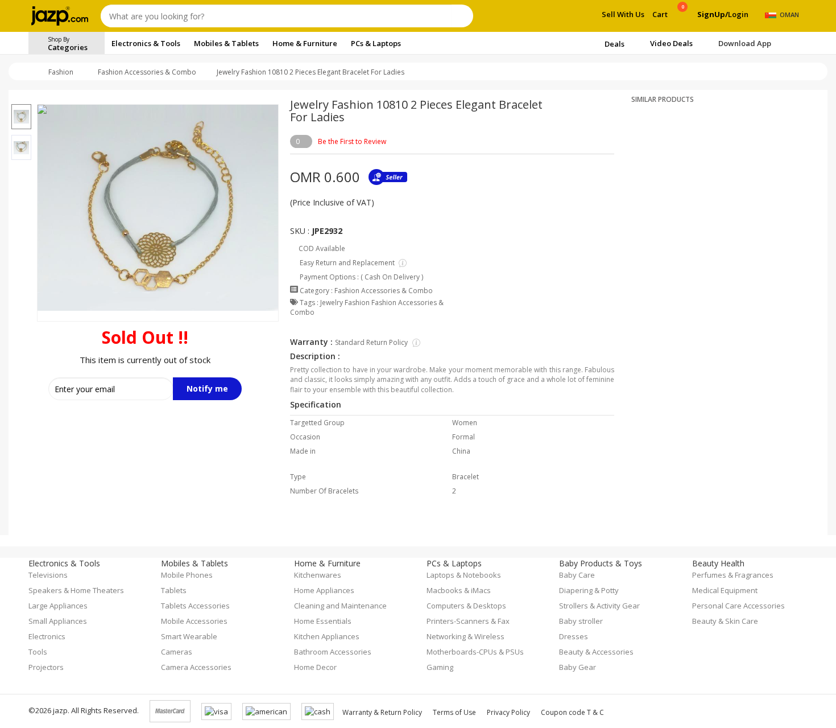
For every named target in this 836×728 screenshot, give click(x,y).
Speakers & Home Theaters (76, 590)
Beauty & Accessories (596, 652)
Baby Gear (577, 667)
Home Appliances (324, 590)
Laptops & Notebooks (464, 575)
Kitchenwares (317, 575)
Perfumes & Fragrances (732, 575)
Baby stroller (581, 621)
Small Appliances (57, 621)
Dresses (573, 636)
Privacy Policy (508, 712)
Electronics (46, 636)
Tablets (174, 590)
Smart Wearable (189, 636)
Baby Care (577, 575)
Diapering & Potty (589, 590)
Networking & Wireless (465, 636)
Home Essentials (322, 621)
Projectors (46, 667)
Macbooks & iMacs (459, 590)
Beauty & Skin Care (725, 621)
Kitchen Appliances (326, 636)
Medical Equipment (725, 590)
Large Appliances (58, 606)
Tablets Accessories (195, 606)
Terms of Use (454, 712)
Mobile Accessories (194, 621)
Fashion (60, 72)
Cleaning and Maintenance (340, 606)
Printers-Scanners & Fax (468, 621)
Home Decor (315, 667)
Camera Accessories (196, 667)
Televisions (48, 575)
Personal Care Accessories (738, 606)
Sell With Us (623, 14)
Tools (37, 652)
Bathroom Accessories (332, 652)
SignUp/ (712, 14)
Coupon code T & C (572, 712)
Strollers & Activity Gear (599, 606)
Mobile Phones (187, 575)
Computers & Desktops (466, 606)
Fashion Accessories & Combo (147, 72)
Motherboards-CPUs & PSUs (475, 652)
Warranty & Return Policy (382, 712)
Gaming (440, 667)
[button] (21, 97)
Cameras (176, 652)
